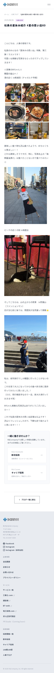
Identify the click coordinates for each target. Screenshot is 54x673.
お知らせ (6, 567)
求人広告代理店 (9, 616)
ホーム (6, 14)
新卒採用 (6, 639)
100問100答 (8, 649)
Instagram (10, 547)
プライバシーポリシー (12, 577)
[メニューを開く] (49, 5)
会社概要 (6, 561)
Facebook (10, 543)
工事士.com (8, 595)
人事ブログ (14, 14)
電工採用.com (9, 611)
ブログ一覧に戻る (28, 499)
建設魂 (6, 600)
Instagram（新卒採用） (15, 550)
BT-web (6, 605)
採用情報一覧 (8, 634)
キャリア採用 (8, 644)
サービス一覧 (8, 590)
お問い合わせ (8, 572)
